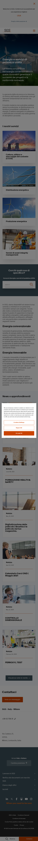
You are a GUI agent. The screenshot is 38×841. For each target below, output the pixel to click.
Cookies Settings (19, 422)
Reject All (19, 428)
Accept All (19, 433)
